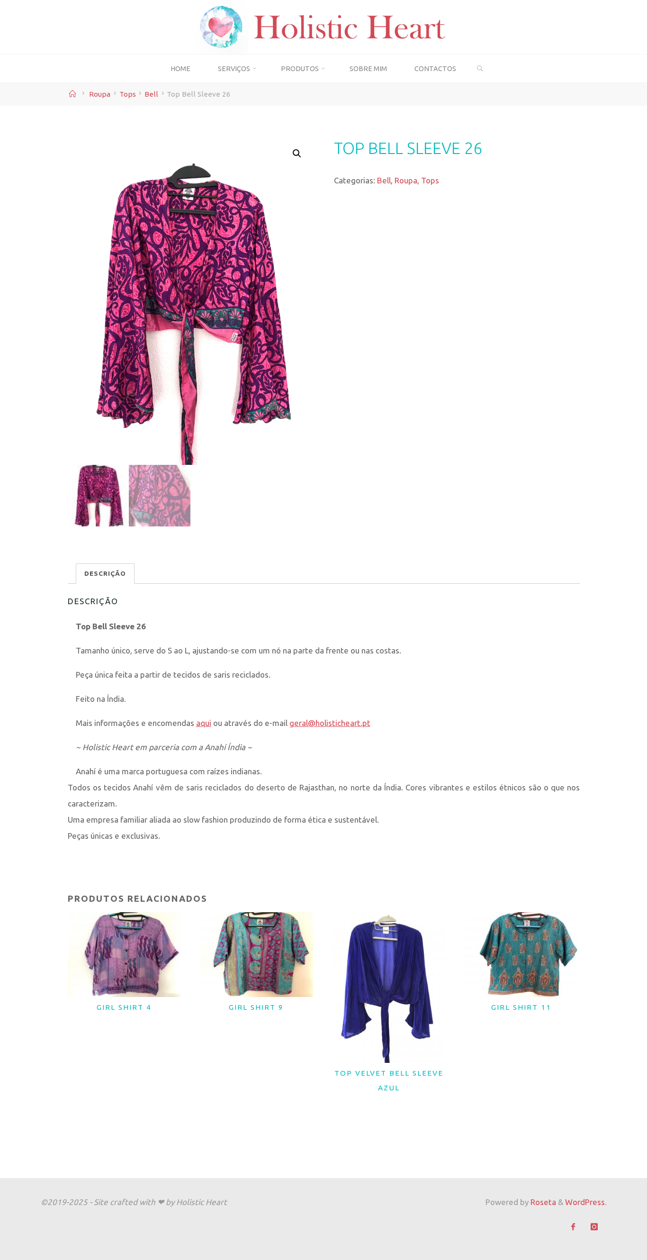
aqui (203, 722)
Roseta (542, 1201)
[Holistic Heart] (324, 26)
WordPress (585, 1201)
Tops (127, 94)
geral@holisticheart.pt (329, 722)
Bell (151, 94)
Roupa (99, 94)
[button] (296, 153)
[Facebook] (573, 1227)
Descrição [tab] (105, 573)
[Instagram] (594, 1227)
